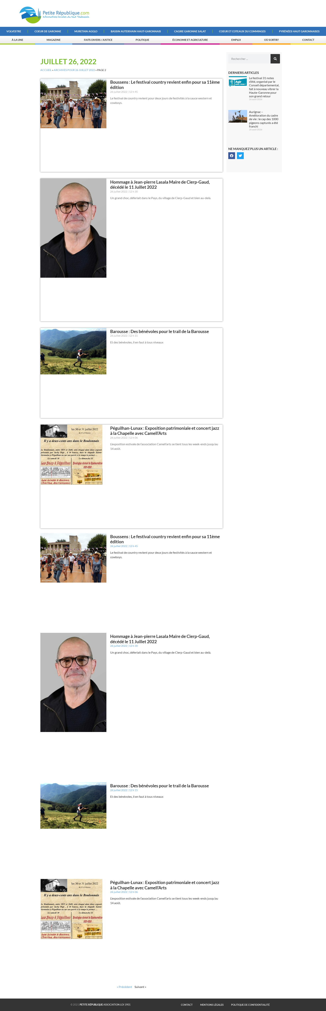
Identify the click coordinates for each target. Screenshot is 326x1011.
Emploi (236, 39)
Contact (308, 39)
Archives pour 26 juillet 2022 (74, 70)
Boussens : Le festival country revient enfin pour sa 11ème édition (165, 84)
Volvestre (13, 31)
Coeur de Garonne (48, 31)
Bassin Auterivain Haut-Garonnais (136, 31)
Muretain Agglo (85, 31)
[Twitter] (240, 155)
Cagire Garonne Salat (190, 31)
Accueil (46, 70)
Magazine (54, 39)
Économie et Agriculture (190, 39)
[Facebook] (231, 155)
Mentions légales (212, 1004)
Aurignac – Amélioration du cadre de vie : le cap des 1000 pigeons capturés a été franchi (263, 119)
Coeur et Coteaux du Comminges (242, 31)
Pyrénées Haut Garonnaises (299, 31)
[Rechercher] (275, 58)
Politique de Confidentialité (250, 1004)
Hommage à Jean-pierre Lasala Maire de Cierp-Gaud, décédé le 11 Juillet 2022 (160, 184)
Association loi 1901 (105, 1004)
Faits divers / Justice (98, 39)
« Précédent (124, 987)
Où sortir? (271, 39)
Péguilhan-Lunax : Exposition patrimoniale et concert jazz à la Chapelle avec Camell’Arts (164, 430)
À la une (17, 39)
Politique (142, 39)
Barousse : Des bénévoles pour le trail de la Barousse (159, 331)
